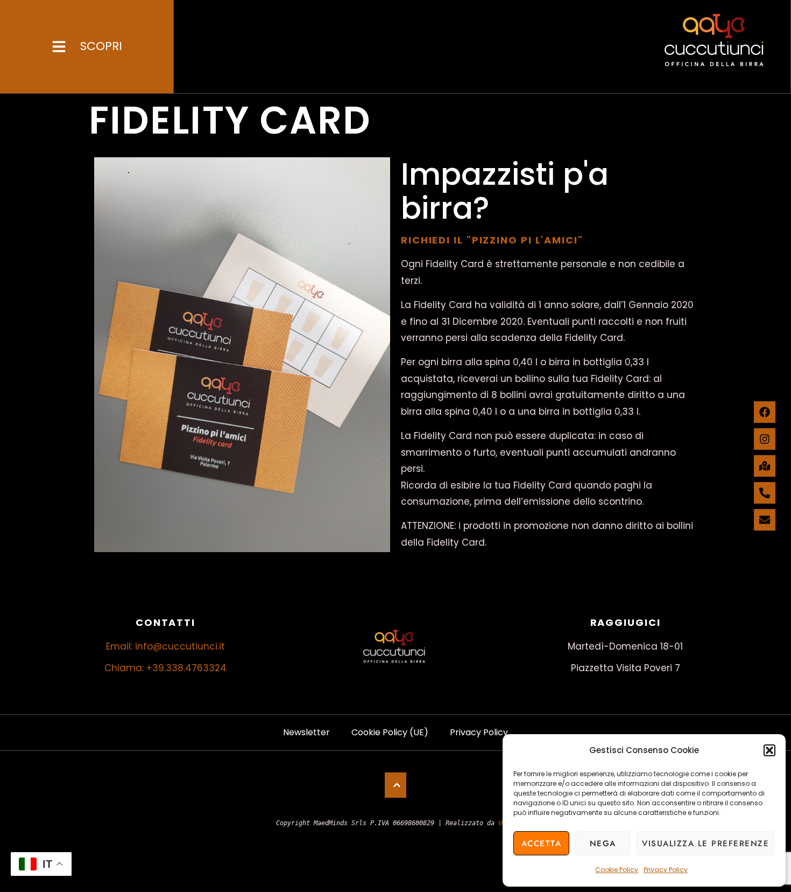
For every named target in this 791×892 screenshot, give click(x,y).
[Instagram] (764, 439)
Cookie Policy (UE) (389, 732)
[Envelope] (764, 520)
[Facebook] (764, 412)
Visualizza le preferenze (705, 843)
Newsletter (306, 732)
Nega (603, 843)
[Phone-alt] (764, 493)
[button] (769, 750)
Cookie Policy (616, 869)
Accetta (541, 843)
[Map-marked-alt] (764, 466)
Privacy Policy (666, 869)
